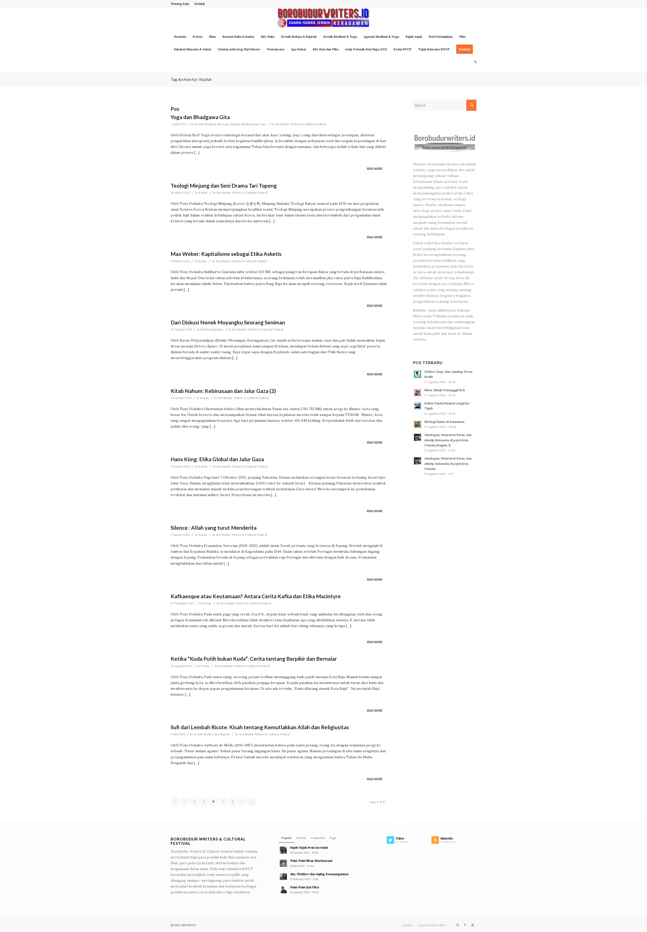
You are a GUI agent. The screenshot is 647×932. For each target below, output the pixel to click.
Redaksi (199, 4)
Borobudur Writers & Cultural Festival (300, 124)
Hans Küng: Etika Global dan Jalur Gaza (217, 459)
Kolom (203, 192)
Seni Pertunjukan (211, 329)
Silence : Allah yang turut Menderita (214, 527)
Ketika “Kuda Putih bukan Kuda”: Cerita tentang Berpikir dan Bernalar (254, 658)
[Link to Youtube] (472, 925)
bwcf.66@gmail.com (452, 327)
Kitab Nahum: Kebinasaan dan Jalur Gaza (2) (223, 391)
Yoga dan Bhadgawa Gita (200, 117)
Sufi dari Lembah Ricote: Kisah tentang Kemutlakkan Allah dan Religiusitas (260, 727)
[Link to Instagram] (457, 925)
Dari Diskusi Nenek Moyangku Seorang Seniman (228, 322)
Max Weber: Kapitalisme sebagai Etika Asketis (226, 254)
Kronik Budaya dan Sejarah (212, 734)
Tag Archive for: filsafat (191, 79)
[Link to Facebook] (465, 925)
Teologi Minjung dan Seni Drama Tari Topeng (224, 185)
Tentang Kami (180, 4)
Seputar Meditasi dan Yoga (248, 124)
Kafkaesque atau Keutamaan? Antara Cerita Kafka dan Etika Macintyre (256, 596)
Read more (374, 168)
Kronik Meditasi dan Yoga (212, 124)
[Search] (473, 62)
